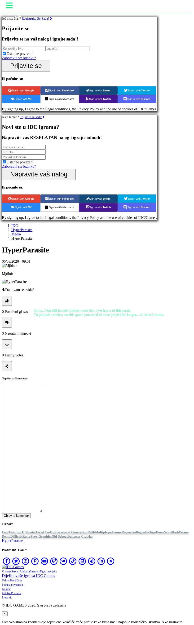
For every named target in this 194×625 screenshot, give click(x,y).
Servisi (15, 571)
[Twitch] (54, 561)
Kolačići (6, 589)
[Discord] (82, 561)
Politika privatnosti (12, 584)
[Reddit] (92, 561)
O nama (6, 571)
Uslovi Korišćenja (12, 580)
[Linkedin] (101, 561)
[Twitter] (16, 561)
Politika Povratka (11, 593)
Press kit (7, 597)
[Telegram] (110, 561)
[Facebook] (6, 561)
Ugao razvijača (48, 571)
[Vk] (63, 561)
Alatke (23, 571)
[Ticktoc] (73, 561)
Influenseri (33, 571)
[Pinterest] (35, 561)
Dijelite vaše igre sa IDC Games (28, 575)
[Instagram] (25, 561)
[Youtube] (44, 561)
